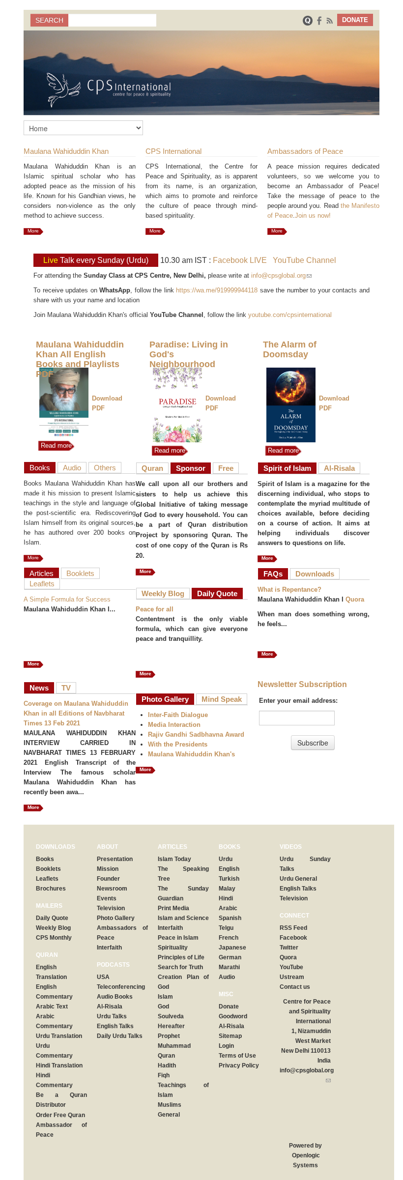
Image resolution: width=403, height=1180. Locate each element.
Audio (72, 467)
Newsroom (112, 888)
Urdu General (298, 878)
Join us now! (313, 215)
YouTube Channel (304, 260)
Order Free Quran (60, 1115)
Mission (107, 868)
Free (225, 468)
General (169, 1114)
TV (66, 688)
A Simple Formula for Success (67, 599)
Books (39, 467)
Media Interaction (174, 724)
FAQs (273, 574)
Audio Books (115, 996)
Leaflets (42, 583)
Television (111, 908)
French (228, 937)
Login (226, 1045)
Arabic (228, 908)
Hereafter (171, 1026)
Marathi (229, 967)
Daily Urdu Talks (120, 1036)
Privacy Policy (239, 1065)
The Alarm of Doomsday (290, 349)
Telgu (226, 927)
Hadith (167, 1065)
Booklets (80, 573)
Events (106, 898)
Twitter (289, 947)
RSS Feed (293, 927)
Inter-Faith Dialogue (178, 715)
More (33, 230)
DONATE (355, 20)
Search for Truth (180, 967)
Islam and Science (183, 918)
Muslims (169, 1104)
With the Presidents (177, 744)
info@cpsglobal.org (281, 275)
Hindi (226, 898)
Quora (354, 599)
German (230, 957)
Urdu (225, 859)
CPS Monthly (54, 937)
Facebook (293, 937)
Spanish (230, 918)
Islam (165, 996)
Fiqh (164, 1075)
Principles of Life (181, 957)
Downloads (314, 574)
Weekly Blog (163, 593)
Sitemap (230, 1036)
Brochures (51, 888)
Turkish (229, 878)
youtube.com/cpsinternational (290, 314)
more (33, 807)
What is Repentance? (289, 589)
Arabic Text (52, 1006)
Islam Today (174, 859)
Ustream (292, 977)
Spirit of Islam (287, 468)
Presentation (115, 859)
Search (49, 20)
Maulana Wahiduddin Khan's (191, 754)
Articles (41, 573)
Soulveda (171, 1016)
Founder (108, 878)
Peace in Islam (178, 937)
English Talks (115, 1026)
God (163, 1006)
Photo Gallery (165, 699)
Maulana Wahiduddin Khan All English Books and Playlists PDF (80, 359)
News (39, 688)
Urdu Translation (59, 1036)
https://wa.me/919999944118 (217, 290)
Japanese (232, 947)
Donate (229, 1006)
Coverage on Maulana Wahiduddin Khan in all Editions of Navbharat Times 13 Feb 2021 (76, 713)
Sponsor (190, 468)
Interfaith (109, 947)
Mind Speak (222, 699)
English (229, 868)
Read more (55, 445)
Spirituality (173, 947)
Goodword (233, 1016)
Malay (227, 888)
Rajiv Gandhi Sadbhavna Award (196, 734)
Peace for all (154, 609)
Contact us (295, 986)
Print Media (173, 908)
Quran (152, 468)
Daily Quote (217, 593)
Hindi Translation (59, 1065)
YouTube (291, 967)
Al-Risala (339, 468)
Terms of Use (237, 1055)
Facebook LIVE (240, 260)
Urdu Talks (112, 1016)
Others (105, 467)
